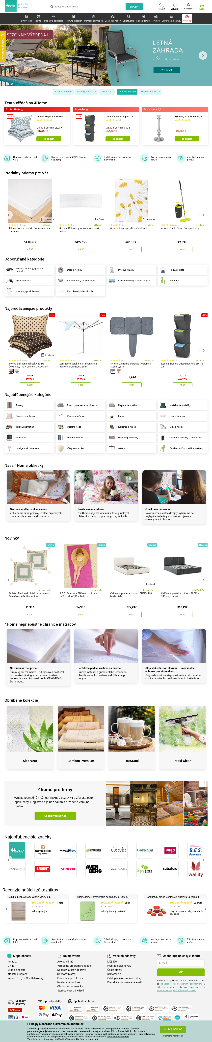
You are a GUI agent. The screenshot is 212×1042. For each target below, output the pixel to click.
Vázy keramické (75, 448)
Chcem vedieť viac (55, 815)
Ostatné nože (74, 426)
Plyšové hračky (126, 269)
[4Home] (17, 850)
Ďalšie (203, 860)
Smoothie (174, 280)
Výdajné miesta (16, 970)
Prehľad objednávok (119, 965)
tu (98, 1039)
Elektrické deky (177, 416)
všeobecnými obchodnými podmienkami (183, 984)
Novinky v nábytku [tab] (86, 91)
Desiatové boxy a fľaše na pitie (134, 280)
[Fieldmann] (93, 850)
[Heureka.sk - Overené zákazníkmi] (177, 1018)
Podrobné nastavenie (173, 1036)
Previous (9, 55)
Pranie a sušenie (76, 416)
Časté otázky (114, 970)
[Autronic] (42, 850)
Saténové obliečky (25, 416)
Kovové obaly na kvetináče (81, 280)
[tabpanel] (106, 55)
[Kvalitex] (68, 850)
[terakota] (118, 371)
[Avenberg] (93, 869)
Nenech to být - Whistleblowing (25, 978)
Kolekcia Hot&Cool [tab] (150, 91)
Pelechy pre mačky (128, 437)
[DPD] (25, 1017)
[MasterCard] (42, 1008)
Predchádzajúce (8, 860)
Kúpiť (30, 249)
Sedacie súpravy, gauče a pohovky (29, 269)
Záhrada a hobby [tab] (127, 91)
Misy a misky (176, 426)
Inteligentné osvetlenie (27, 448)
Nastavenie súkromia (118, 1036)
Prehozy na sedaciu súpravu (82, 405)
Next (203, 55)
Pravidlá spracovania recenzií (124, 982)
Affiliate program (17, 974)
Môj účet (112, 961)
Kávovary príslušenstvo (28, 291)
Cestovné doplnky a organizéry (185, 437)
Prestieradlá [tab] (107, 91)
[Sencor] (68, 869)
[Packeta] (15, 1010)
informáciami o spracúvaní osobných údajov (176, 990)
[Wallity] (196, 869)
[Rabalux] (170, 869)
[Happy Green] (145, 869)
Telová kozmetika (25, 426)
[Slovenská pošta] (13, 1017)
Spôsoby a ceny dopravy (71, 970)
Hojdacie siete (176, 269)
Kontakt (12, 961)
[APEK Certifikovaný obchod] (191, 1018)
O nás (10, 965)
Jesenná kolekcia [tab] (63, 91)
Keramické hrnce (127, 426)
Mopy (121, 416)
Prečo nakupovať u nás (70, 978)
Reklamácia (114, 974)
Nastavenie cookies (68, 982)
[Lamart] (170, 850)
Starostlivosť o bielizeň (70, 990)
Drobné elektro (75, 437)
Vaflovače (21, 437)
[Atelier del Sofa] (119, 869)
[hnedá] (11, 371)
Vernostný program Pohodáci (74, 965)
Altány (121, 448)
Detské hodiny (74, 269)
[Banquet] (42, 869)
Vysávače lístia (23, 280)
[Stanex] (145, 850)
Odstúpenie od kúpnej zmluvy (124, 978)
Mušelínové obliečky (180, 405)
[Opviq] (119, 850)
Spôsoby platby (66, 974)
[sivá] (17, 371)
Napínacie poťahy (127, 405)
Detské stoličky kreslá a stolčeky (186, 448)
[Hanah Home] (17, 869)
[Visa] (55, 1008)
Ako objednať (65, 961)
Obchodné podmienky (70, 986)
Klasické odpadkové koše (80, 291)
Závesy (20, 405)
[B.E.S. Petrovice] (196, 850)
